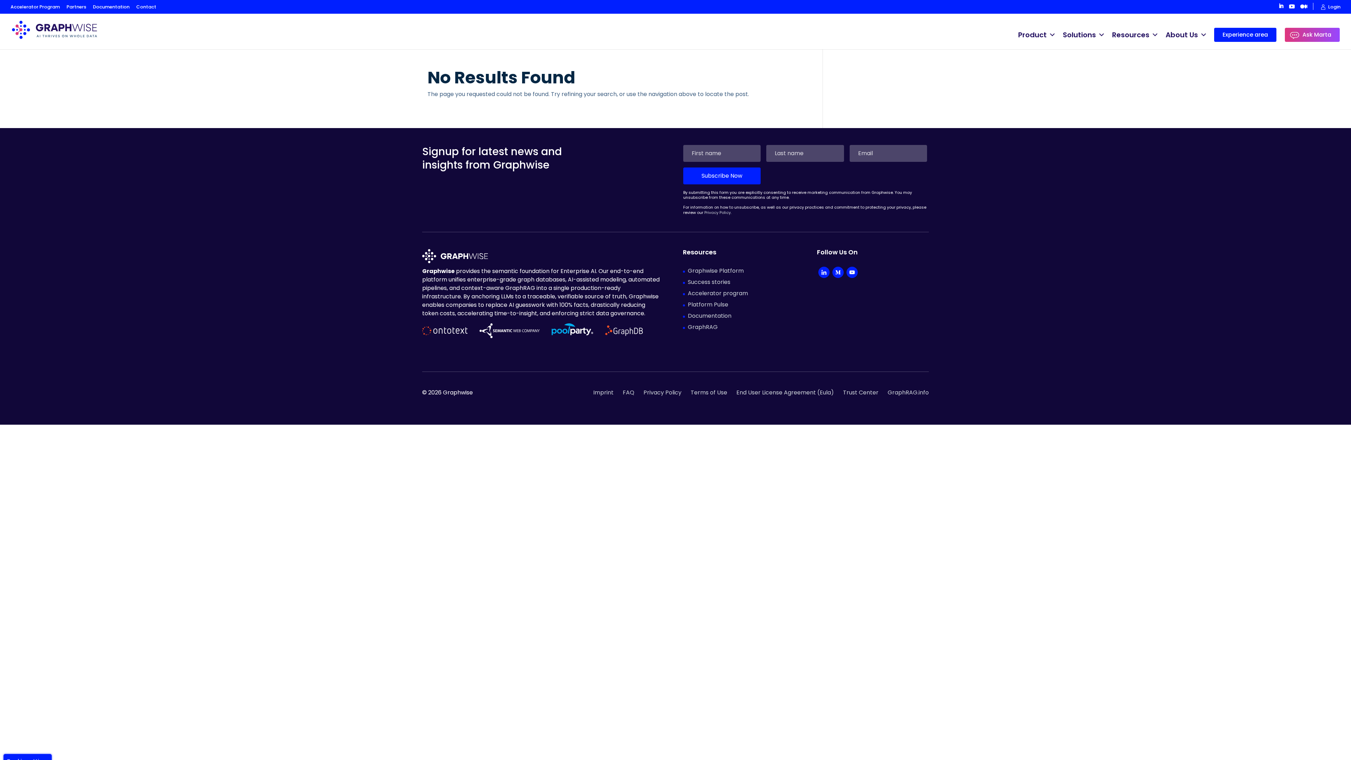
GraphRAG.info (908, 392)
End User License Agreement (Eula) (785, 392)
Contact (146, 7)
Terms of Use (709, 392)
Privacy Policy (717, 212)
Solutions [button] (1079, 35)
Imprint (603, 392)
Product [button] (1032, 35)
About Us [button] (1182, 35)
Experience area (1245, 35)
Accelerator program (718, 293)
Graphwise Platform (716, 271)
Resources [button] (1130, 35)
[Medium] (838, 273)
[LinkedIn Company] (824, 273)
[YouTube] (852, 273)
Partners (76, 7)
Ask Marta (1316, 35)
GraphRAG (703, 327)
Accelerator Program (35, 7)
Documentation (111, 7)
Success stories (709, 282)
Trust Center (861, 392)
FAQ (628, 392)
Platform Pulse (708, 304)
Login (1334, 7)
